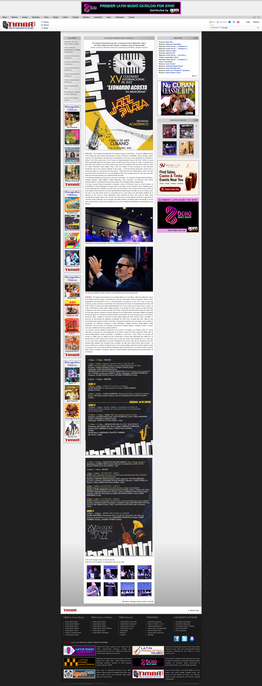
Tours (46, 17)
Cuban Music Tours (71, 630)
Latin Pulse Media (181, 628)
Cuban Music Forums (127, 626)
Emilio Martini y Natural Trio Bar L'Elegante (72, 93)
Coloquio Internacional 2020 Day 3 (71, 57)
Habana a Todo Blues (173, 44)
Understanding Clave (155, 626)
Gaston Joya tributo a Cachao (71, 99)
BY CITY (211, 25)
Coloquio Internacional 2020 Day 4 (71, 81)
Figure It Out (170, 53)
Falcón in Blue (171, 51)
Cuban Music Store (171, 57)
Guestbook (98, 17)
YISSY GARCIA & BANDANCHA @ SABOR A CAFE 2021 (72, 50)
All (196, 125)
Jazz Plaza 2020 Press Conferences (71, 63)
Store (109, 17)
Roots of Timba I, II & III (155, 624)
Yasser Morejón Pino (173, 68)
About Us (123, 632)
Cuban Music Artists (71, 626)
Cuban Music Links (126, 628)
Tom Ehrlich (168, 62)
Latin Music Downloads (183, 622)
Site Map (151, 635)
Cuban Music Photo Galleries (102, 628)
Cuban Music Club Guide (128, 622)
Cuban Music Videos (99, 622)
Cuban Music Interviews (156, 632)
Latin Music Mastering (182, 624)
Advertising (124, 630)
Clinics (65, 17)
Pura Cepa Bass (180, 630)
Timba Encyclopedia (154, 622)
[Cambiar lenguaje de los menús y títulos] (258, 17)
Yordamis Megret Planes (174, 66)
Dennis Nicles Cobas (173, 72)
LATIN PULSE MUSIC (86, 683)
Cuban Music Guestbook (128, 624)
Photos (46, 25)
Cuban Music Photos (99, 626)
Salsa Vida (169, 42)
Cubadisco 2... (183, 46)
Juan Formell (170, 64)
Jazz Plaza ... (182, 55)
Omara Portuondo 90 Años (71, 87)
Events (55, 17)
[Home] (70, 610)
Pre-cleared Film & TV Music (184, 626)
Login (248, 22)
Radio (46, 28)
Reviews (86, 17)
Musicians (36, 17)
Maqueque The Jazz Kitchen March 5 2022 (71, 43)
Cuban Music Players (72, 628)
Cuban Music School (72, 635)
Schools (75, 17)
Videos (46, 22)
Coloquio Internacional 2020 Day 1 (71, 69)
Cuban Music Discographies (157, 628)
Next (193, 76)
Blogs (5, 17)
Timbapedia (119, 17)
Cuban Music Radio (99, 624)
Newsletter (223, 22)
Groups (25, 17)
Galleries (72, 38)
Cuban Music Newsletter (101, 632)
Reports (14, 17)
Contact (131, 17)
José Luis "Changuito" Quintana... (178, 70)
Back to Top (194, 610)
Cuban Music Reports (72, 624)
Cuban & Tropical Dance (73, 632)
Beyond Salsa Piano (154, 630)
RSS (213, 22)
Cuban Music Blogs (71, 622)
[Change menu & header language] (254, 17)
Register (256, 22)
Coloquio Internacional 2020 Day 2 (71, 75)
